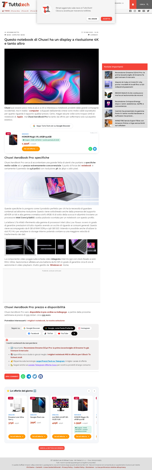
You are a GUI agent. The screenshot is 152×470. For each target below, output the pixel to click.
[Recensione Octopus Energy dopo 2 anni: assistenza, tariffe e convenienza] (109, 104)
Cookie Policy (79, 467)
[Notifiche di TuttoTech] (133, 4)
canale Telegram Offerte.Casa (42, 365)
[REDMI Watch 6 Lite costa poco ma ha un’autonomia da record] (109, 94)
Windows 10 (56, 265)
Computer (16, 35)
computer (34, 111)
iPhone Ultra (15, 11)
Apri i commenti (12, 376)
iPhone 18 (24, 11)
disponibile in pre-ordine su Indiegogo (48, 312)
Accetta (106, 19)
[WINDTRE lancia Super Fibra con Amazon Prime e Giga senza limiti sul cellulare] (109, 123)
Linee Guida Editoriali (52, 467)
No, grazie (92, 19)
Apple (20, 117)
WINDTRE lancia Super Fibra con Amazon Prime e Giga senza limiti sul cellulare (130, 123)
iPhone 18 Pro (35, 11)
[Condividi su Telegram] (95, 149)
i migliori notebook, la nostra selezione (46, 320)
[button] (20, 247)
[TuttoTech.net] (18, 4)
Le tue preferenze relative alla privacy (110, 467)
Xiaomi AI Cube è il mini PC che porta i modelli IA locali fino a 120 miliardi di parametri (129, 84)
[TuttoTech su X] (74, 333)
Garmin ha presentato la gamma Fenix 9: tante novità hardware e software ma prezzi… (129, 113)
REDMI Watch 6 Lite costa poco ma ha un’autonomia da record (129, 94)
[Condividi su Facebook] (40, 376)
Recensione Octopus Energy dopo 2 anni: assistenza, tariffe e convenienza (129, 103)
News (9, 35)
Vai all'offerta (29, 149)
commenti (94, 35)
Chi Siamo (30, 467)
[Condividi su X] (34, 376)
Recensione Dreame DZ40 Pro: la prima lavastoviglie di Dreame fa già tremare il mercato (130, 74)
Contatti (39, 467)
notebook (86, 165)
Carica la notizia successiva (51, 448)
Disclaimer (90, 467)
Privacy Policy (67, 467)
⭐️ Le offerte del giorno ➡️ (21, 390)
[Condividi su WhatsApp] (90, 149)
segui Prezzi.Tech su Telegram (50, 361)
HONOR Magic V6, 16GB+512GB (37, 137)
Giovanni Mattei (13, 32)
